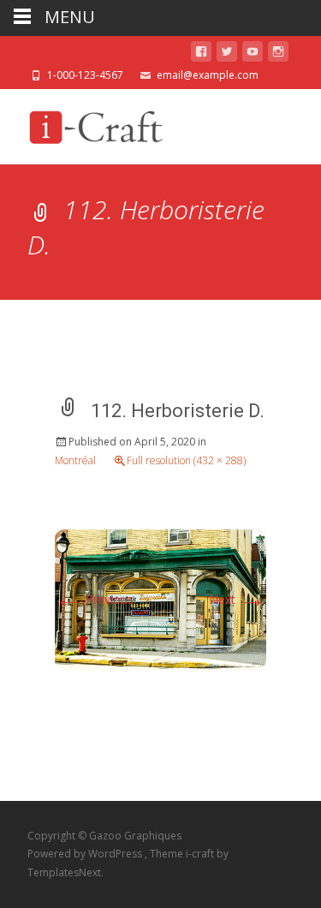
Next (237, 599)
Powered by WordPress (86, 853)
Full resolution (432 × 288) (186, 460)
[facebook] (201, 54)
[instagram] (278, 54)
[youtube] (252, 54)
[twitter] (227, 54)
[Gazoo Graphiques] (93, 123)
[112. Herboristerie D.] (160, 598)
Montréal (75, 460)
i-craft (201, 853)
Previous (94, 599)
